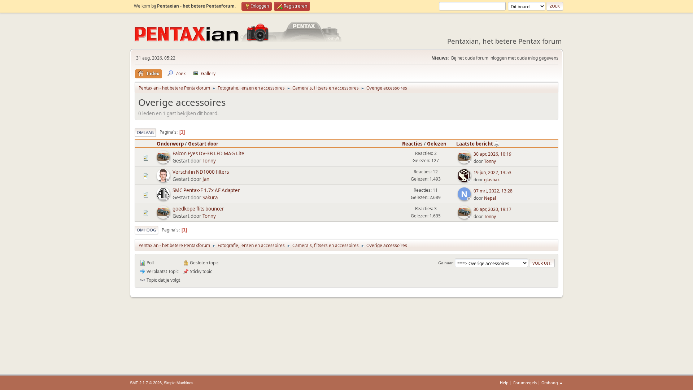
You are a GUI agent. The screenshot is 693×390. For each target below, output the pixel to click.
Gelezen (436, 143)
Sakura (210, 197)
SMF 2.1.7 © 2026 (146, 383)
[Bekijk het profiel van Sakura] (164, 198)
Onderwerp (170, 143)
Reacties (412, 143)
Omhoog (146, 230)
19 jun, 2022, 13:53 (492, 172)
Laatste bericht (474, 143)
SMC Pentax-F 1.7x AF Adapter (206, 190)
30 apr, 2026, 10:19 (492, 154)
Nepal (490, 198)
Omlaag (145, 132)
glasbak (492, 180)
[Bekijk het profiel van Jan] (164, 180)
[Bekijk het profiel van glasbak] (465, 180)
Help (504, 382)
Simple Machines (178, 383)
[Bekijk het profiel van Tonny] (164, 161)
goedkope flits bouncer (198, 208)
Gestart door (203, 143)
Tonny (209, 160)
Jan (205, 179)
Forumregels (525, 382)
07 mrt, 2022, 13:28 (493, 191)
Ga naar (445, 262)
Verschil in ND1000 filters (201, 172)
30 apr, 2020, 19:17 (492, 209)
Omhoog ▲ (552, 382)
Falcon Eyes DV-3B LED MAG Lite (208, 153)
